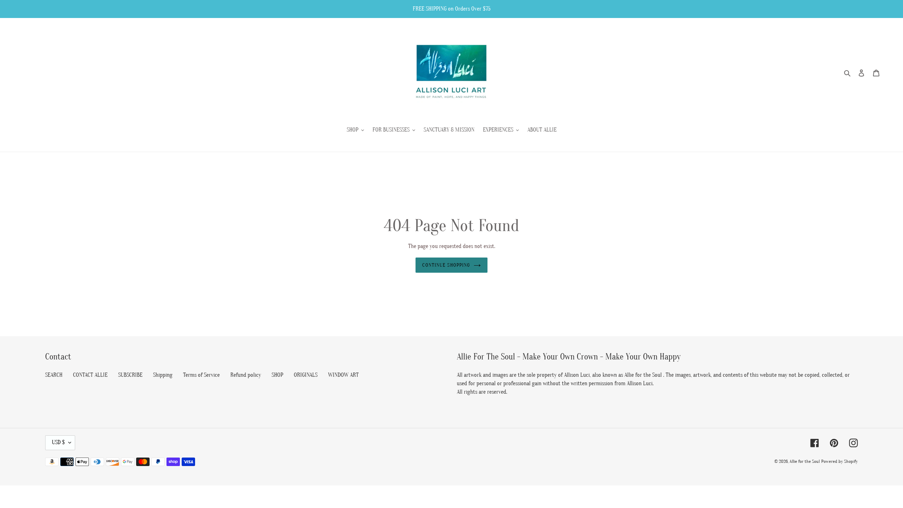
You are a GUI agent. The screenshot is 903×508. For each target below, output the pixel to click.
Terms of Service (201, 375)
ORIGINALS (305, 375)
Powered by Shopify (839, 461)
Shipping (162, 375)
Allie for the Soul (804, 461)
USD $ (58, 442)
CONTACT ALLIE (90, 375)
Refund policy (245, 375)
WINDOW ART (343, 375)
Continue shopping (446, 265)
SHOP (277, 375)
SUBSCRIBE (130, 375)
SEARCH (53, 375)
